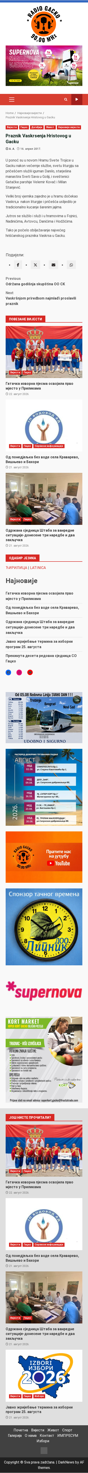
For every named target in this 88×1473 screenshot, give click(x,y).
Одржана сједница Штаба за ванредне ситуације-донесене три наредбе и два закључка (44, 499)
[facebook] (18, 264)
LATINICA (38, 568)
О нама (31, 1435)
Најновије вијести (69, 127)
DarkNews (66, 1462)
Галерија (15, 1435)
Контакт (47, 1435)
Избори (39, 1396)
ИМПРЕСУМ (67, 1435)
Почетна (21, 1430)
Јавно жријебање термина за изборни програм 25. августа (44, 1376)
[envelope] (53, 264)
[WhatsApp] (71, 264)
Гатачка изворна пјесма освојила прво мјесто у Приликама (44, 352)
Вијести (12, 127)
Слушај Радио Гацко (76, 99)
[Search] (65, 99)
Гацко (24, 127)
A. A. (12, 148)
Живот (50, 127)
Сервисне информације (49, 446)
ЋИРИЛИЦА (16, 568)
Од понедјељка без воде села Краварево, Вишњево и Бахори (44, 426)
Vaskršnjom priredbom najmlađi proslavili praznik (41, 298)
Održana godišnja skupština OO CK (35, 281)
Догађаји (36, 127)
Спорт (67, 1430)
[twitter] (35, 264)
